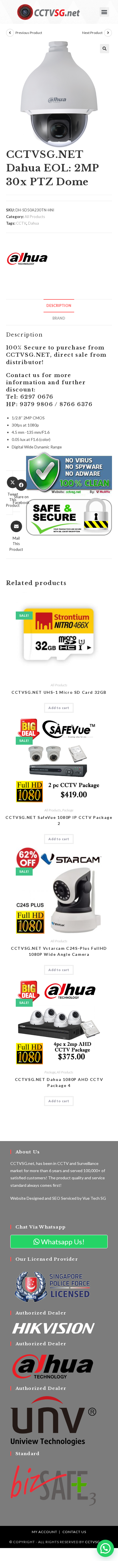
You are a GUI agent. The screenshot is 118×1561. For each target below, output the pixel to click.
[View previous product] (10, 33)
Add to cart (58, 708)
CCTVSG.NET (97, 1542)
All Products (35, 216)
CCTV (21, 223)
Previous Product (28, 32)
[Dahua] (27, 258)
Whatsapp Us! (62, 1241)
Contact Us (74, 1532)
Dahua (33, 223)
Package (67, 810)
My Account (44, 1532)
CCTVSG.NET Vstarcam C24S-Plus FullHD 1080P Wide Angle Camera (59, 951)
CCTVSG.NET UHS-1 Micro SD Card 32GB (59, 692)
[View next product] (108, 33)
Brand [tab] (58, 318)
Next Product (92, 32)
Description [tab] (58, 305)
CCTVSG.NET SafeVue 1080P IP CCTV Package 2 (58, 820)
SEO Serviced (64, 1198)
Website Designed (27, 1198)
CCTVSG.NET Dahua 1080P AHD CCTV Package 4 (59, 1082)
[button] (104, 12)
